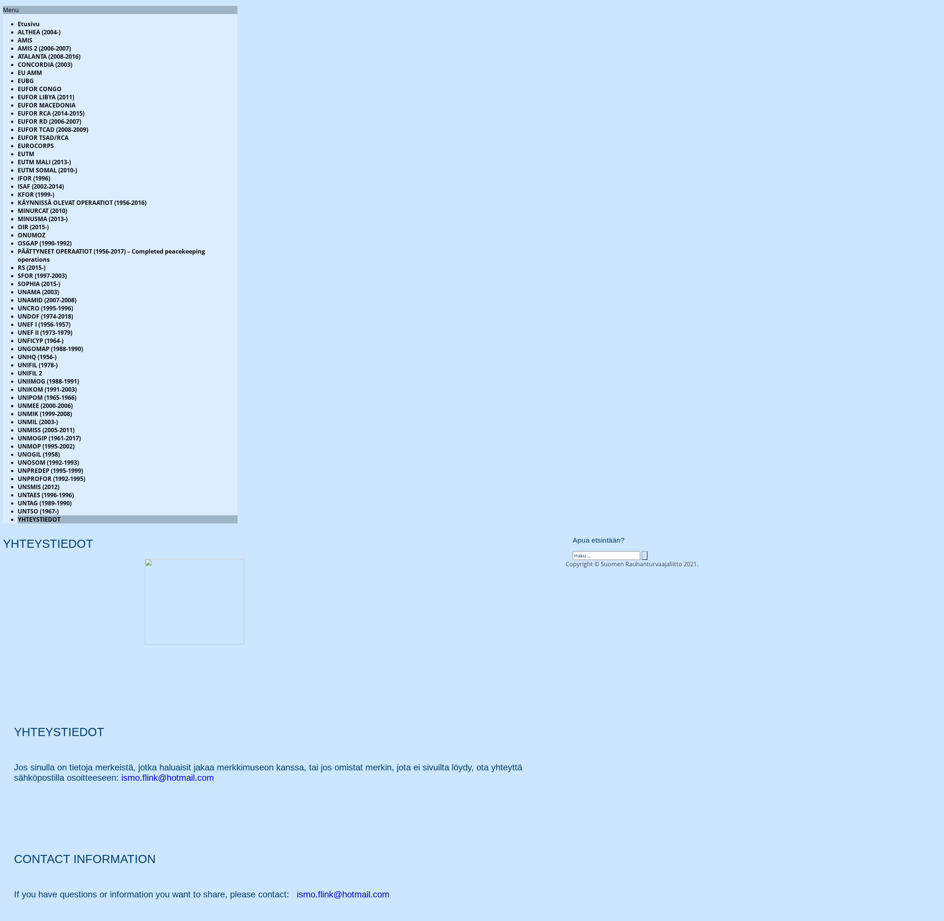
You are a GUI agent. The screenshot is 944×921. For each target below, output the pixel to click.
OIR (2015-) (33, 227)
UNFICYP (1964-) (40, 341)
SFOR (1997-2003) (42, 276)
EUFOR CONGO (40, 89)
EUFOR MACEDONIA (47, 105)
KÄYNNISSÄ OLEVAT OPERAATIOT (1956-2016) (82, 203)
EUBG (26, 81)
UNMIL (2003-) (38, 422)
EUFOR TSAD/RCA (43, 138)
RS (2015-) (31, 268)
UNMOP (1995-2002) (46, 446)
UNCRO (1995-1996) (45, 308)
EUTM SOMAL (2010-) (47, 170)
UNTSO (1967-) (38, 511)
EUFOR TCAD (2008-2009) (53, 130)
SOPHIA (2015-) (39, 284)
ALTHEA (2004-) (39, 32)
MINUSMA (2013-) (42, 219)
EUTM (26, 154)
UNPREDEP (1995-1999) (50, 471)
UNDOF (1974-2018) (45, 316)
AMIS (25, 40)
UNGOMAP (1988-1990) (50, 349)
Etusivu (29, 24)
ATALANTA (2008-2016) (49, 56)
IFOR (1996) (34, 178)
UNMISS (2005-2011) (46, 430)
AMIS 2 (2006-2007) (44, 48)
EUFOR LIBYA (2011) (46, 97)
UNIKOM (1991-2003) (47, 389)
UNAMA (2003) (38, 292)
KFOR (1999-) (36, 194)
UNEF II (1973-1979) (45, 333)
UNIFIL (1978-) (38, 365)
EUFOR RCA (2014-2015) (51, 113)
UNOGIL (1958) (39, 454)
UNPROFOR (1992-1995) (51, 479)
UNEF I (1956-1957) (44, 324)
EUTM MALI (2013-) (44, 162)
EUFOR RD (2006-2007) (49, 121)
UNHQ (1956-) (37, 357)
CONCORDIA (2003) (45, 65)
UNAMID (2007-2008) (47, 300)
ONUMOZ (31, 235)
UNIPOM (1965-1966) (47, 398)
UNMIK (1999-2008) (45, 414)
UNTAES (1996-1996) (46, 495)
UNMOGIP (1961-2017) (49, 438)
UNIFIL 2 (30, 373)
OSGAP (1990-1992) (45, 243)
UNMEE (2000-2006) (45, 406)
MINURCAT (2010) (42, 211)
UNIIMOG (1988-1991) (48, 381)
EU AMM (30, 73)
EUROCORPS (36, 146)
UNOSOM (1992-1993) (48, 462)
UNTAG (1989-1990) (45, 503)
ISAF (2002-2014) (41, 186)
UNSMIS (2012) (38, 487)
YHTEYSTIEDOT (39, 519)
